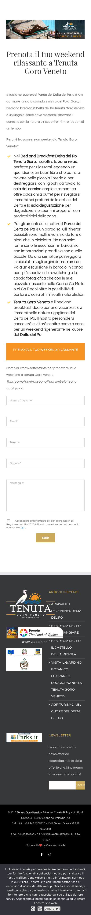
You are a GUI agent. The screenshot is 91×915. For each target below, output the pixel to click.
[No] (86, 889)
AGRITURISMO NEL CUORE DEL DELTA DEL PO (66, 711)
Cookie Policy (62, 812)
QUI (23, 527)
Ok (33, 908)
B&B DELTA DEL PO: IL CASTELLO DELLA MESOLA (66, 647)
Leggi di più (52, 908)
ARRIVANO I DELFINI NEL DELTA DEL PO (66, 610)
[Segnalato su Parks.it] (24, 736)
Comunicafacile (55, 845)
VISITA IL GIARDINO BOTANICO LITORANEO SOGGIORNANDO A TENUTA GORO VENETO (66, 679)
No (40, 908)
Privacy (47, 812)
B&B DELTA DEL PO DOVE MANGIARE (66, 629)
